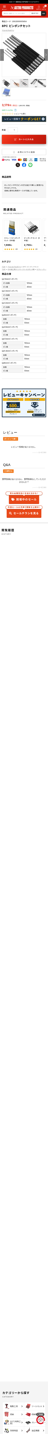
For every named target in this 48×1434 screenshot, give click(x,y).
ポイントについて (15, 110)
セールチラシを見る (24, 511)
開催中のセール (24, 497)
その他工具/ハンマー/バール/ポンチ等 (21, 269)
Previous (2, 55)
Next (46, 55)
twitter (18, 165)
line (30, 165)
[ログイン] (38, 8)
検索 (43, 13)
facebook (24, 165)
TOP (4, 267)
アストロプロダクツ (8, 30)
